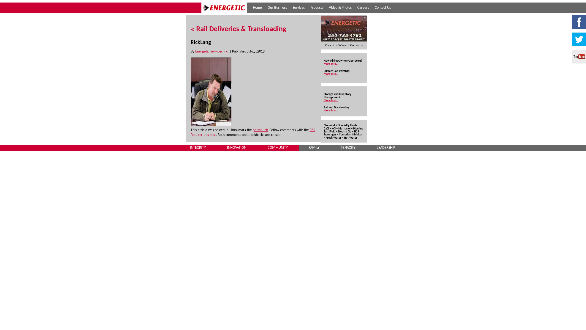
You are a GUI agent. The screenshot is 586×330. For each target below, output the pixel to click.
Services (299, 8)
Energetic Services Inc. (212, 51)
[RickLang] (211, 125)
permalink (260, 130)
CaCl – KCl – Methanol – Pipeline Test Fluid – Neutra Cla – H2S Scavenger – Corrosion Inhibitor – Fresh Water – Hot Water (343, 133)
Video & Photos (340, 8)
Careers (363, 8)
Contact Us (383, 8)
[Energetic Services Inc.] (224, 12)
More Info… (331, 64)
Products (316, 8)
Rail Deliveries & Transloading (238, 29)
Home (257, 8)
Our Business (277, 8)
